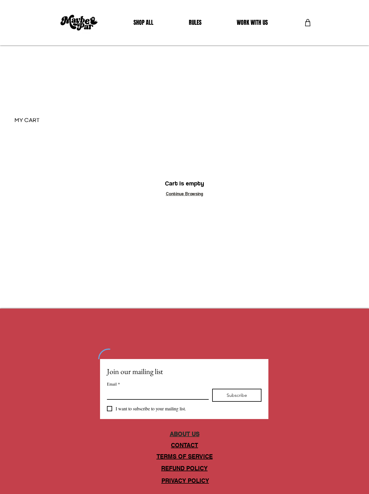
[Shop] (308, 22)
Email (113, 384)
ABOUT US (184, 434)
